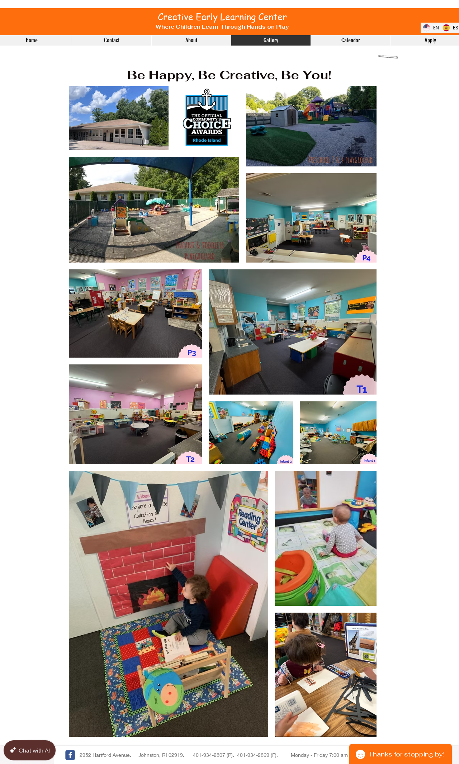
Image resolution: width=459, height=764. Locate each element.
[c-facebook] (70, 755)
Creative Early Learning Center (223, 17)
